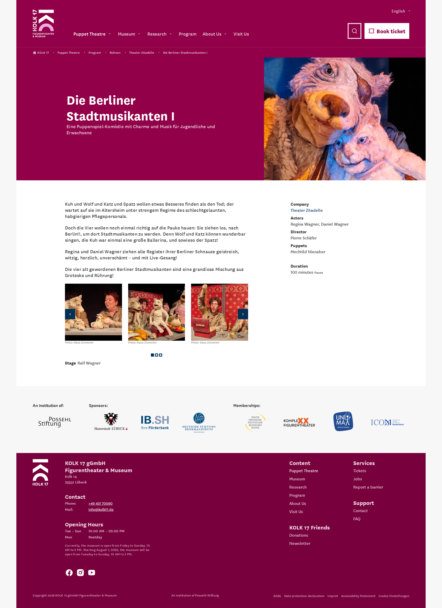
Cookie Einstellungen (394, 595)
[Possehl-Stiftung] (55, 422)
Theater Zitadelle (141, 52)
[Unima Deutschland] (343, 422)
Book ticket (391, 31)
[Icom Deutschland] (387, 422)
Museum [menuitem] (126, 33)
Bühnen (115, 52)
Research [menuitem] (157, 33)
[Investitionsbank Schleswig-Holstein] (155, 422)
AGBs (277, 595)
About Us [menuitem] (212, 33)
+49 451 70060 (101, 503)
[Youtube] (91, 573)
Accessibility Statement (358, 595)
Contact (360, 510)
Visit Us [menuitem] (241, 33)
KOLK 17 (43, 52)
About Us (297, 503)
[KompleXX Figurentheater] (299, 422)
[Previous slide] (73, 314)
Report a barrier (368, 487)
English (398, 11)
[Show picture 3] (160, 355)
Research (298, 487)
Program (95, 52)
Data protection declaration (304, 595)
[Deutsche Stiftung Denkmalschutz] (199, 422)
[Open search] (354, 31)
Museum (297, 479)
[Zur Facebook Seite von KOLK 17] (69, 573)
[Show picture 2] (156, 355)
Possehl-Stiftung (207, 595)
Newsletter (299, 543)
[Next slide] (240, 314)
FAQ (356, 518)
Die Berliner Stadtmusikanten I (185, 52)
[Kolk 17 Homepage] (43, 23)
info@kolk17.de (101, 509)
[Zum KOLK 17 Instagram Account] (80, 573)
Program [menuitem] (187, 33)
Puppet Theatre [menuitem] (89, 33)
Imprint (332, 595)
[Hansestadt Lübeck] (111, 422)
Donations (298, 535)
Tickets (359, 470)
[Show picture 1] (152, 355)
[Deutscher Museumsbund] (255, 422)
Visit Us (296, 511)
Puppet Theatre (69, 52)
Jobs (357, 479)
